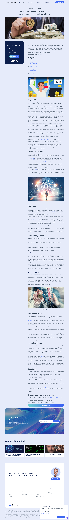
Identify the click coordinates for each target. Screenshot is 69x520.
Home (19, 2)
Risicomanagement (33, 66)
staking (35, 169)
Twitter (10, 494)
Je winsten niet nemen (35, 67)
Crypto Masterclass (30, 2)
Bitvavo (42, 213)
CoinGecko (56, 156)
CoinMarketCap (31, 158)
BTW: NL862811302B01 (39, 496)
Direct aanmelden (55, 478)
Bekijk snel (32, 60)
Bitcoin (34, 48)
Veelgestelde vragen (40, 2)
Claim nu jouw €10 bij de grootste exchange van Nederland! (39, 41)
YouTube (10, 496)
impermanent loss (48, 170)
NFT (35, 159)
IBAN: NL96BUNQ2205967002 (41, 498)
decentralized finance (44, 161)
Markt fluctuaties (33, 70)
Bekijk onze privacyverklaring (46, 513)
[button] (23, 2)
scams (40, 135)
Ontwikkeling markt (33, 63)
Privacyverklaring (25, 492)
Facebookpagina (12, 492)
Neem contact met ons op (40, 492)
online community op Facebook (45, 387)
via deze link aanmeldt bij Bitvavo (55, 397)
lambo (53, 211)
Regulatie (31, 62)
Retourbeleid (24, 494)
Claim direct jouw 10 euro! (46, 405)
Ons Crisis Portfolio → (59, 2)
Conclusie (32, 73)
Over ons (47, 2)
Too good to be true (35, 69)
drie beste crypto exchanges (45, 139)
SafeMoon (42, 356)
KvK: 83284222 (38, 494)
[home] (11, 2)
